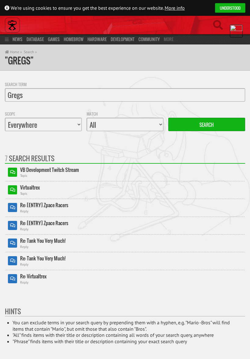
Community (149, 39)
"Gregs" (19, 60)
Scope (10, 114)
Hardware (97, 39)
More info (175, 8)
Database (35, 39)
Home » (15, 52)
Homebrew (74, 39)
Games (54, 39)
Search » (30, 52)
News (17, 39)
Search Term (16, 84)
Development (122, 39)
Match (92, 114)
